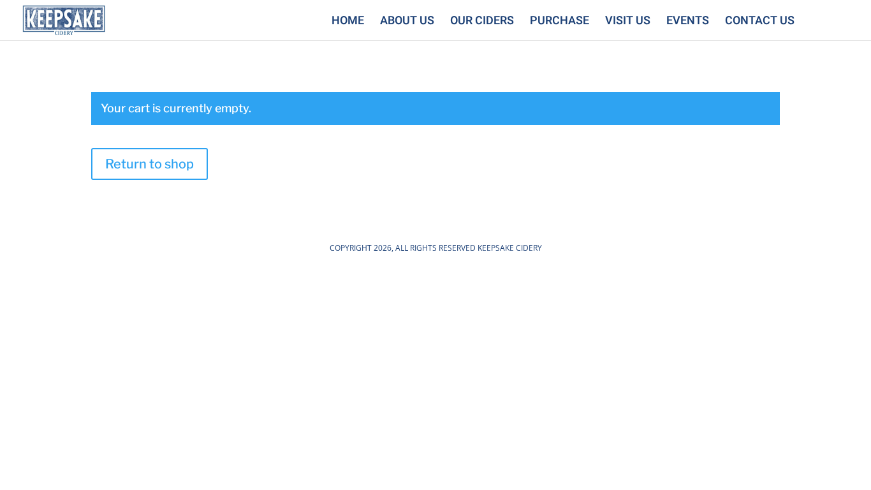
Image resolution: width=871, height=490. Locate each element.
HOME (348, 23)
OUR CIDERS (482, 23)
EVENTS (687, 23)
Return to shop (149, 164)
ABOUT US (407, 23)
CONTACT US (759, 23)
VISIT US (627, 23)
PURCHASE (559, 23)
